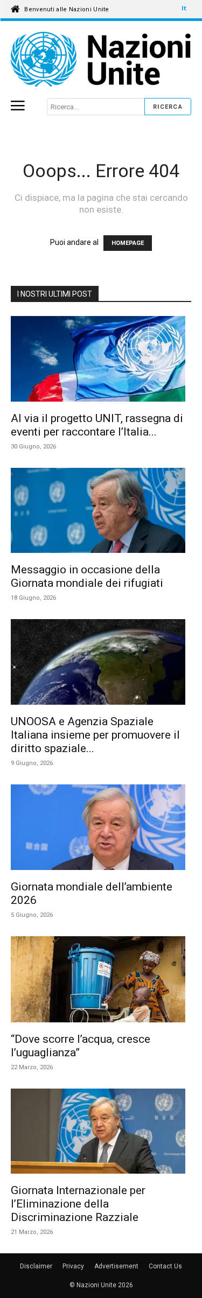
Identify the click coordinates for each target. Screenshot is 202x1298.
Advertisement (116, 1266)
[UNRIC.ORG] (101, 59)
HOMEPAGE (128, 243)
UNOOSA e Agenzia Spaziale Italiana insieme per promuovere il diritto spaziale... (95, 735)
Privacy (73, 1266)
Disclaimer (36, 1266)
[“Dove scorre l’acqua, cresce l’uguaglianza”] (101, 981)
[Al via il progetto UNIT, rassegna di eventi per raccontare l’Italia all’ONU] (101, 360)
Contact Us (165, 1266)
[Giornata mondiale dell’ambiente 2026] (101, 828)
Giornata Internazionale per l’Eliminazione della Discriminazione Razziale (78, 1204)
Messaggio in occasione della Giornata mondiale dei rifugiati (87, 576)
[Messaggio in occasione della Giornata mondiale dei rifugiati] (101, 512)
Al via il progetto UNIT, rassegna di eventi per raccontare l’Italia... (97, 425)
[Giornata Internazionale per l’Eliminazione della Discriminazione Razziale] (101, 1133)
